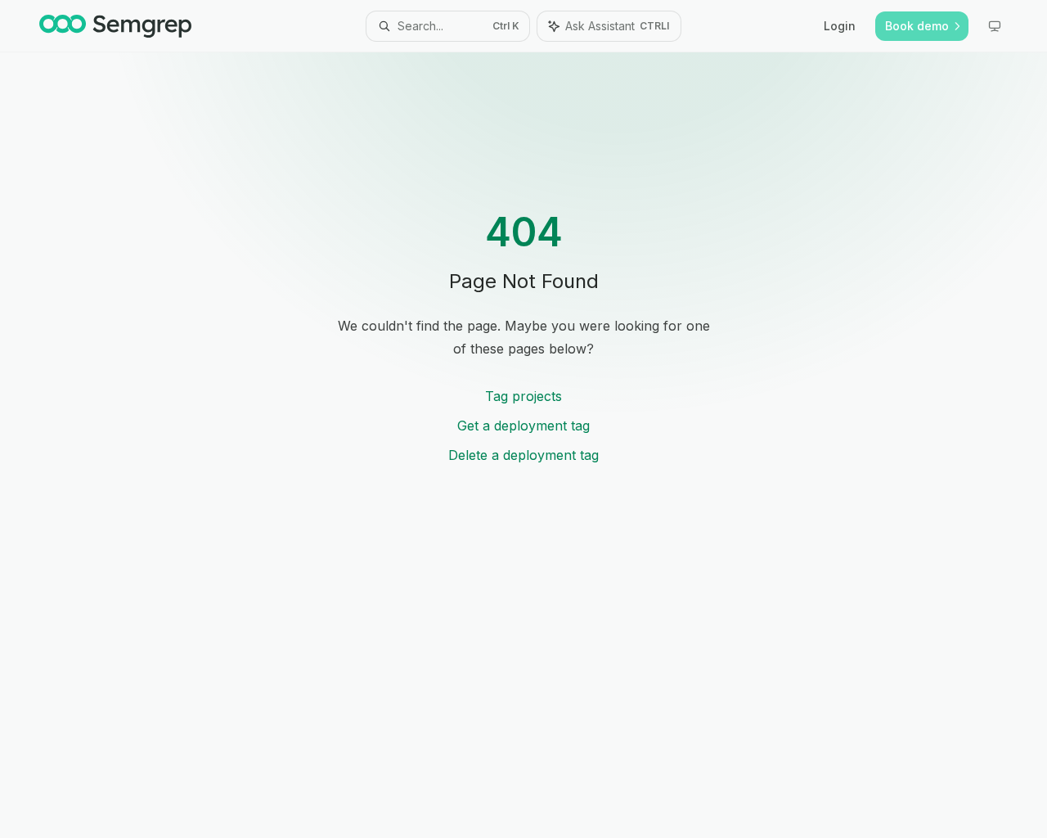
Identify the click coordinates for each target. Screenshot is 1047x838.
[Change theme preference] (995, 26)
